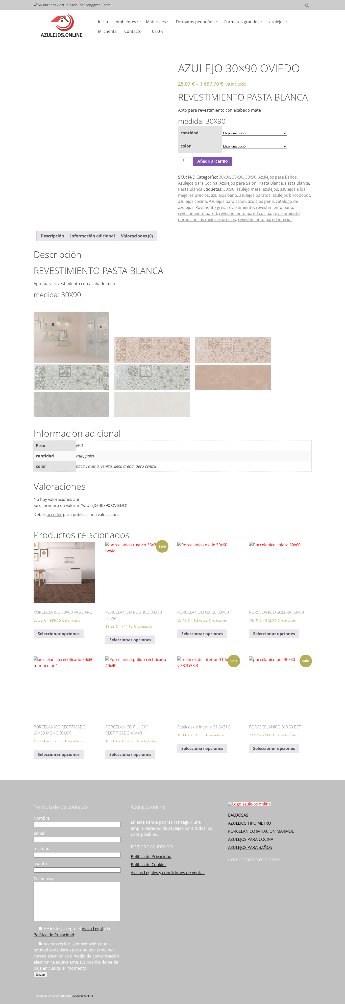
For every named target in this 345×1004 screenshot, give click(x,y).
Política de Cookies (148, 864)
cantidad (190, 133)
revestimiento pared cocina (245, 213)
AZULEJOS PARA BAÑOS (250, 847)
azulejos (277, 22)
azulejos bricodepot (291, 195)
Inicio (103, 22)
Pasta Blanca (271, 183)
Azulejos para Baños (277, 177)
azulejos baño (224, 195)
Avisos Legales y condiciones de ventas (168, 872)
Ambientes (126, 22)
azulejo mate (248, 189)
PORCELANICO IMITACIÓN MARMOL (261, 831)
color (186, 146)
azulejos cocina (192, 201)
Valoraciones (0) (137, 236)
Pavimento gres (210, 207)
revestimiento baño (274, 207)
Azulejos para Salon (238, 183)
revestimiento (240, 207)
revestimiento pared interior (265, 219)
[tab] (52, 236)
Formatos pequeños (195, 22)
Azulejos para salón (227, 201)
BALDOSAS (238, 815)
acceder (54, 514)
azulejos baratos (254, 195)
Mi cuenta (107, 31)
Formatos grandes (241, 22)
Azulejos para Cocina (197, 183)
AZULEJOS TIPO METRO (249, 823)
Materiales (156, 22)
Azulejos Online (82, 995)
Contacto (133, 31)
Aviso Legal (92, 929)
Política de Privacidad (54, 935)
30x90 (224, 177)
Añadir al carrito (212, 161)
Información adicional (92, 236)
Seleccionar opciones (59, 633)
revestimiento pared (197, 213)
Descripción (52, 236)
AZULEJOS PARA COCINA (250, 839)
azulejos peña (261, 201)
